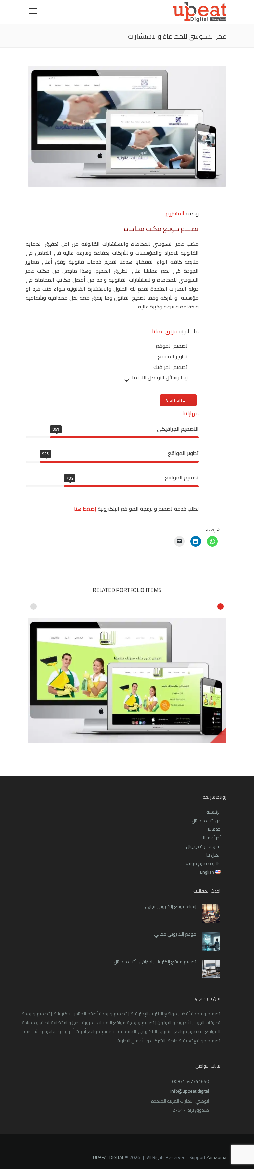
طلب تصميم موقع (203, 863)
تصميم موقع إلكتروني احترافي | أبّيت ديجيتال (155, 962)
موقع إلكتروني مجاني (175, 934)
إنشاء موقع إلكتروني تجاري (170, 906)
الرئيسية (213, 812)
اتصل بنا (213, 855)
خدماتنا (214, 829)
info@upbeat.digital (189, 1091)
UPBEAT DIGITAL (108, 1157)
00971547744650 (190, 1081)
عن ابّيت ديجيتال (206, 820)
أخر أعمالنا (212, 837)
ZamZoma (216, 1157)
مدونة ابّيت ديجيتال (203, 846)
